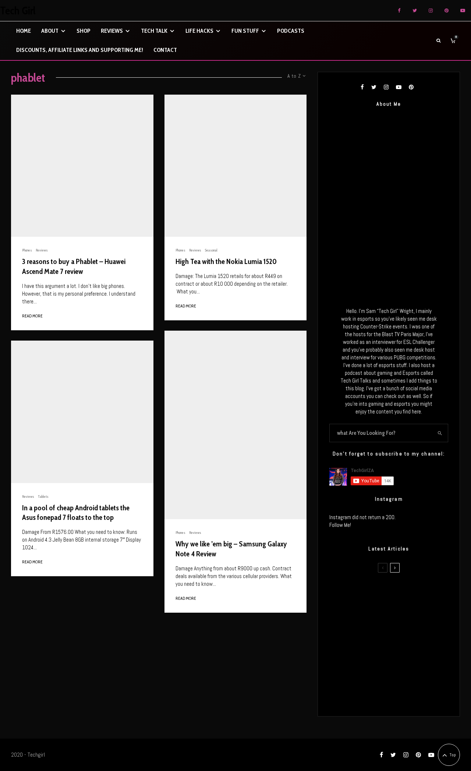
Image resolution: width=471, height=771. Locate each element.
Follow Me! (340, 524)
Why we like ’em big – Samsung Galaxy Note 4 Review (231, 548)
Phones (27, 250)
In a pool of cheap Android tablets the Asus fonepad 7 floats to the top (76, 512)
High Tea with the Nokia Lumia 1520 (226, 261)
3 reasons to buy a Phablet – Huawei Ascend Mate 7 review (73, 266)
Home (23, 30)
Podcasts (290, 30)
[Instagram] (431, 10)
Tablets (43, 496)
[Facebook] (399, 10)
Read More (32, 315)
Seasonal (211, 250)
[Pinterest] (446, 10)
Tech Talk (154, 30)
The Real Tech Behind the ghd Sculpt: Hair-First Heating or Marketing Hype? (404, 591)
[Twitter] (415, 10)
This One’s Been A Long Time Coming (403, 661)
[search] (440, 433)
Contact (165, 49)
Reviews (112, 30)
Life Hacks (199, 30)
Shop (84, 30)
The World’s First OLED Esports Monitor (395, 696)
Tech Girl (18, 10)
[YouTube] (462, 10)
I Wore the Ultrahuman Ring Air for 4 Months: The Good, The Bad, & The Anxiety (401, 627)
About (50, 30)
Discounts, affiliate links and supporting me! (79, 49)
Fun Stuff (245, 30)
